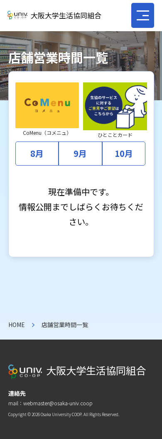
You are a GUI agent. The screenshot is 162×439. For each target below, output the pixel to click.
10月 (124, 153)
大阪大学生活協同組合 (66, 15)
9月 (80, 153)
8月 (37, 153)
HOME (16, 324)
